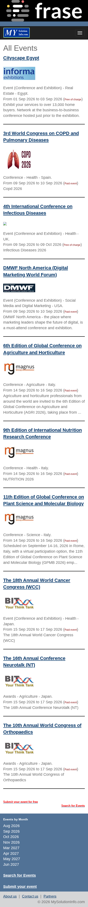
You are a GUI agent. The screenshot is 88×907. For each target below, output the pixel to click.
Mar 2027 (12, 848)
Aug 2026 (12, 826)
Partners (50, 896)
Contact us (30, 896)
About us (10, 896)
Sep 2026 (12, 831)
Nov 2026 (12, 842)
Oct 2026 (11, 837)
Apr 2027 (11, 853)
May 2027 (12, 859)
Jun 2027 (11, 864)
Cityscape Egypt (21, 58)
